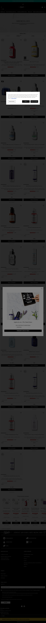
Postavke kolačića (11, 101)
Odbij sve (25, 101)
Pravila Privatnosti (13, 98)
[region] (23, 98)
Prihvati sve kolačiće (34, 101)
